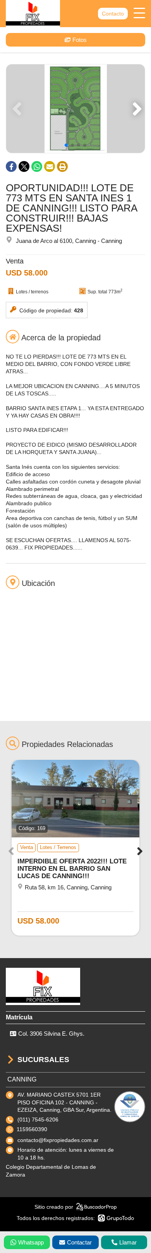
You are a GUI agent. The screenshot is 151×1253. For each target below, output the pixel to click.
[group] (75, 108)
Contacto (113, 13)
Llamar (128, 1242)
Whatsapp (31, 1242)
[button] (135, 108)
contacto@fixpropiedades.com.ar (57, 1140)
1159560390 (32, 1129)
